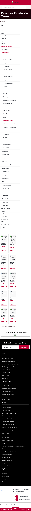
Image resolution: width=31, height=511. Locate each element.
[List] (6, 230)
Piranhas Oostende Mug (12, 316)
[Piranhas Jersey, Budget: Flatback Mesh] (13, 239)
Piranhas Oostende (24, 10)
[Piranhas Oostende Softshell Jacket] (4, 238)
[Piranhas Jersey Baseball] (13, 258)
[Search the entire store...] (27, 7)
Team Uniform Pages (6, 10)
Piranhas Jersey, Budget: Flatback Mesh (12, 245)
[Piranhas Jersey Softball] (4, 258)
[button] (4, 250)
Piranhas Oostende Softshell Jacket (3, 243)
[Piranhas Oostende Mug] (13, 311)
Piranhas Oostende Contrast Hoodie (12, 281)
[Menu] (3, 2)
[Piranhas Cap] (13, 294)
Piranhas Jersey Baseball (12, 263)
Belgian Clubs (16, 10)
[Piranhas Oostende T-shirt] (4, 311)
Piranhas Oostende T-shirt (3, 316)
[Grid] (2, 230)
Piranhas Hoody (3, 298)
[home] (0, 10)
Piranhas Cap (12, 298)
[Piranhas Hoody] (4, 294)
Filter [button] (15, 508)
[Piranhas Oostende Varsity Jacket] (4, 276)
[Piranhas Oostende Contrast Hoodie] (13, 276)
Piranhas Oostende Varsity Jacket (3, 281)
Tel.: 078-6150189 (24, 496)
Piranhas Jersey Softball (3, 263)
